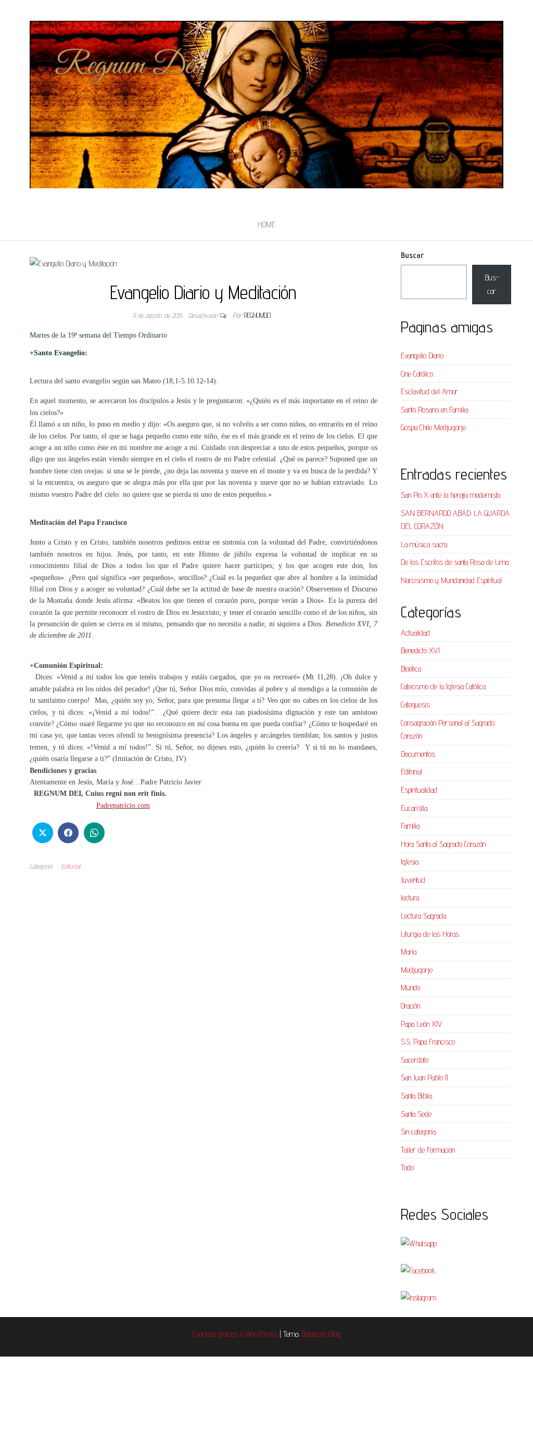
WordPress (261, 1334)
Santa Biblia (416, 1096)
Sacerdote (414, 1060)
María (408, 952)
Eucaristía (414, 808)
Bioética (411, 669)
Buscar (412, 255)
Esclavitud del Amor (429, 391)
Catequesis (415, 704)
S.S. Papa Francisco (428, 1042)
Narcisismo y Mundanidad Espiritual (451, 580)
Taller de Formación (428, 1150)
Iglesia (409, 862)
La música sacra (424, 544)
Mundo (410, 987)
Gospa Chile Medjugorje (433, 427)
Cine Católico (417, 374)
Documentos (418, 754)
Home (266, 224)
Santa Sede (416, 1114)
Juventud (413, 880)
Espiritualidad (419, 790)
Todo (407, 1167)
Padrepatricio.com (123, 805)
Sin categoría (418, 1132)
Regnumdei (257, 315)
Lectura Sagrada (423, 916)
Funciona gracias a (218, 1334)
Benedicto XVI (420, 650)
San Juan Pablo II (424, 1077)
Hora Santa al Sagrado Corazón (443, 844)
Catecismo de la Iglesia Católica (443, 686)
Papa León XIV (421, 1024)
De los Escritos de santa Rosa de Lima (455, 562)
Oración (410, 1006)
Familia (410, 826)
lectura (410, 897)
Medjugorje (417, 970)
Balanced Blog (321, 1334)
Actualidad (415, 633)
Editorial (70, 866)
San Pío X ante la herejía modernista (450, 495)
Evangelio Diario (422, 355)
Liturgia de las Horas (430, 934)
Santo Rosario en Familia (434, 410)
